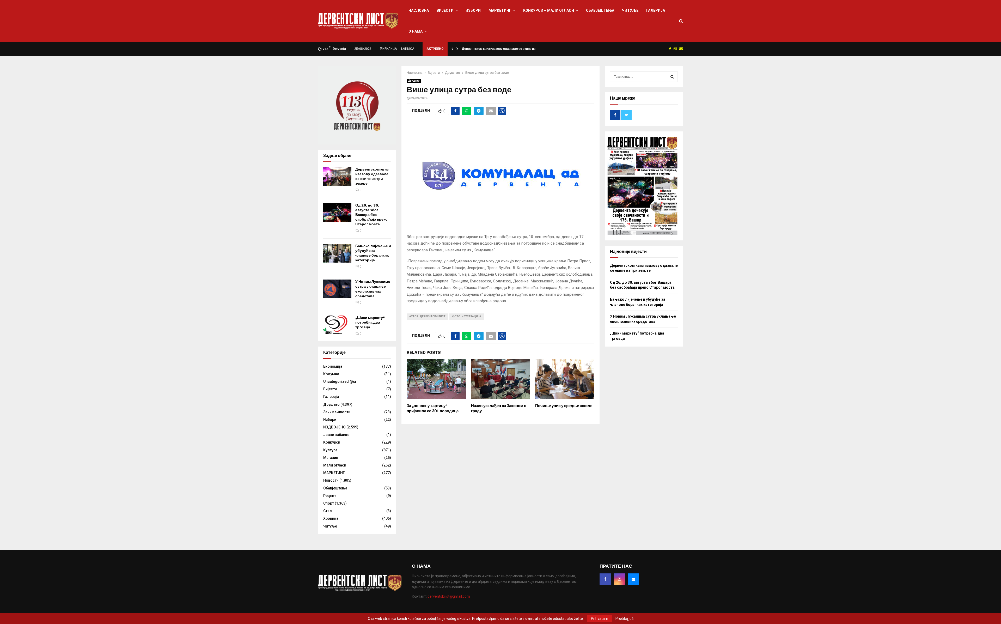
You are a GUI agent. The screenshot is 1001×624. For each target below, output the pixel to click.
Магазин (330, 458)
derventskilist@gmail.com (449, 596)
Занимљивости (336, 412)
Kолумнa (331, 374)
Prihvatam (599, 618)
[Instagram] (619, 579)
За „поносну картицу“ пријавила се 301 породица (433, 408)
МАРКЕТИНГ (500, 10)
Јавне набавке (336, 435)
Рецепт (329, 496)
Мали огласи (334, 465)
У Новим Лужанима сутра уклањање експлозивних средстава (372, 289)
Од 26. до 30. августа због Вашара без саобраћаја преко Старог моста (371, 215)
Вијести (445, 10)
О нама (415, 31)
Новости (331, 480)
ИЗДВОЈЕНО (334, 427)
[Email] (633, 579)
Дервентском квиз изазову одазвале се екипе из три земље (372, 176)
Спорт (328, 503)
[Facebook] (605, 579)
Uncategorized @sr (340, 381)
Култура (330, 450)
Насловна (418, 10)
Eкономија (332, 366)
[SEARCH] (672, 76)
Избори (473, 10)
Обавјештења (600, 10)
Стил (327, 511)
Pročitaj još (624, 618)
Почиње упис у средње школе (563, 405)
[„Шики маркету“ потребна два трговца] (337, 325)
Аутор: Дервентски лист (427, 316)
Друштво (413, 80)
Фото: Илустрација (466, 316)
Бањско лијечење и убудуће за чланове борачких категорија (373, 253)
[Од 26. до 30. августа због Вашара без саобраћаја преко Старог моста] (337, 212)
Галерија (655, 10)
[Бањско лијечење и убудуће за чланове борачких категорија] (337, 253)
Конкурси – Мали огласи (548, 10)
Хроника (330, 518)
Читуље (630, 10)
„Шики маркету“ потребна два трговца (370, 322)
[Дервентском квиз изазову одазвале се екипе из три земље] (337, 176)
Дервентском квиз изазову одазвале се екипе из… (500, 49)
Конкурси (331, 442)
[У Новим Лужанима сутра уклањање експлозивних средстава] (337, 289)
